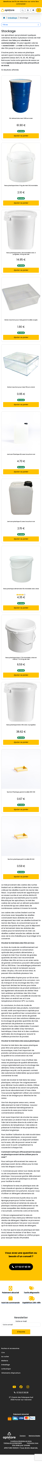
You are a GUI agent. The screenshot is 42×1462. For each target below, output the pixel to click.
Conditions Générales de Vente (21, 1441)
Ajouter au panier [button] (21, 135)
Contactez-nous (32, 1443)
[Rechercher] (22, 10)
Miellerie (4, 1360)
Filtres (5, 24)
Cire (3, 1352)
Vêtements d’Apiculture (10, 1373)
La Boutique (6, 1369)
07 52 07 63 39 (22, 1392)
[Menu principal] (38, 10)
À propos (23, 1436)
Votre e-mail (21, 1321)
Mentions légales (34, 1436)
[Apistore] (7, 10)
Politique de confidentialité (13, 1443)
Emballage (12, 18)
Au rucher (5, 1356)
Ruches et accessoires (10, 1348)
